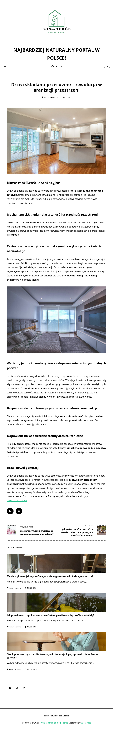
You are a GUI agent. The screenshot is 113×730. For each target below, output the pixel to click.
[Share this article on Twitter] (19, 511)
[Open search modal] (108, 66)
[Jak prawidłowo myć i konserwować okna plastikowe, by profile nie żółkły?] (56, 602)
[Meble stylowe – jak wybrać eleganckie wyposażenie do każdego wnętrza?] (56, 563)
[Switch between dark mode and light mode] (104, 66)
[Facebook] (52, 66)
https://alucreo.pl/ (17, 500)
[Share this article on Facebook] (10, 511)
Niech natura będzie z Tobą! (56, 715)
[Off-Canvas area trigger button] (5, 66)
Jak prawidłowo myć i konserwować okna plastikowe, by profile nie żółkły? (50, 615)
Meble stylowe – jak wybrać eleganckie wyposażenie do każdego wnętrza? (50, 576)
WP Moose (86, 722)
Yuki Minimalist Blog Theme (54, 722)
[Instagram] (61, 66)
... (87, 581)
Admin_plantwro (50, 97)
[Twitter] (57, 66)
